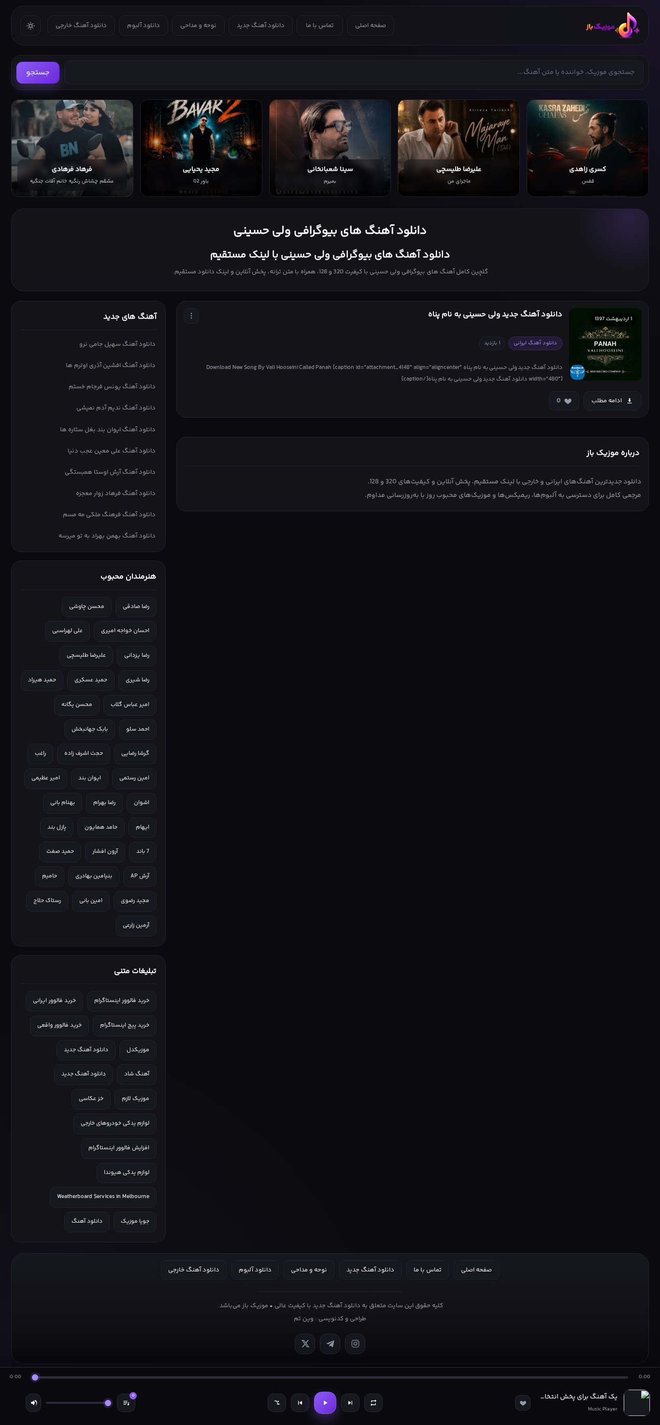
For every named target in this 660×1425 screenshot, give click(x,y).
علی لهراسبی (67, 630)
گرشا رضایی (135, 753)
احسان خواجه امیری (125, 630)
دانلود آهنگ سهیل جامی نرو (117, 344)
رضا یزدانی (136, 655)
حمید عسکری (90, 680)
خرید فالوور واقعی (59, 1025)
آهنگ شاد (136, 1074)
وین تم (304, 1319)
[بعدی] (350, 1403)
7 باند (142, 851)
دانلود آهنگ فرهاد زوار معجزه (116, 493)
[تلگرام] (330, 1344)
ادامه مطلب (606, 401)
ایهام (142, 827)
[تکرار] (373, 1403)
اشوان (141, 802)
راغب (40, 753)
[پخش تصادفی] (277, 1403)
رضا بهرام (104, 802)
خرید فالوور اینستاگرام (121, 1000)
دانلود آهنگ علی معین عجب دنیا (112, 451)
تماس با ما (320, 25)
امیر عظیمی (45, 778)
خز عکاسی (91, 1098)
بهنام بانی (62, 802)
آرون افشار (105, 851)
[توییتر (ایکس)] (305, 1344)
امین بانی (90, 900)
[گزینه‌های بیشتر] (191, 316)
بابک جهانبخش (90, 729)
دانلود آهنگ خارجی (81, 25)
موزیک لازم (135, 1098)
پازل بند (56, 827)
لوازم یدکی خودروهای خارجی (115, 1123)
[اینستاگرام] (355, 1344)
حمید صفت (60, 851)
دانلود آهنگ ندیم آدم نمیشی (116, 408)
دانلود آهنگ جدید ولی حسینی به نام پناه (495, 315)
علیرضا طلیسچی (86, 655)
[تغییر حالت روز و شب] (30, 25)
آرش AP (139, 876)
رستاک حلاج (47, 900)
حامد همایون (101, 827)
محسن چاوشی (86, 606)
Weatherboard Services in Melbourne (103, 1196)
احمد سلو (137, 729)
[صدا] (33, 1403)
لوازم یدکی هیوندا (126, 1172)
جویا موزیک (135, 1221)
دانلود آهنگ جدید (261, 25)
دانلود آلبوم (143, 25)
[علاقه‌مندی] (523, 1403)
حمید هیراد (42, 680)
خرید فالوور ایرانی (54, 1000)
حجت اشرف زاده (83, 753)
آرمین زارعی (136, 925)
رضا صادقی (136, 606)
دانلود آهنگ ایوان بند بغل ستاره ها (108, 430)
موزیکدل (138, 1050)
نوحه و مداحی (198, 25)
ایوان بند (89, 778)
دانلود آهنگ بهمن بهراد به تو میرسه (107, 536)
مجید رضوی (135, 900)
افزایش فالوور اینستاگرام (118, 1148)
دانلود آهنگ (87, 1221)
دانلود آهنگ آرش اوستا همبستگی (110, 472)
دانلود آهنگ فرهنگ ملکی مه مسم (109, 515)
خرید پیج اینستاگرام (124, 1025)
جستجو (38, 73)
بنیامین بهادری (93, 876)
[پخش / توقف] (325, 1403)
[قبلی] (300, 1403)
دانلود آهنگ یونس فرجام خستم (112, 387)
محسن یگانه (76, 704)
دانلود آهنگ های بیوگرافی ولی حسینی (330, 231)
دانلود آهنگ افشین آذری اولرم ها (111, 365)
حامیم (49, 876)
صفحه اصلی (370, 25)
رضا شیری (137, 680)
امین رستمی (134, 778)
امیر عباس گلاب (130, 704)
